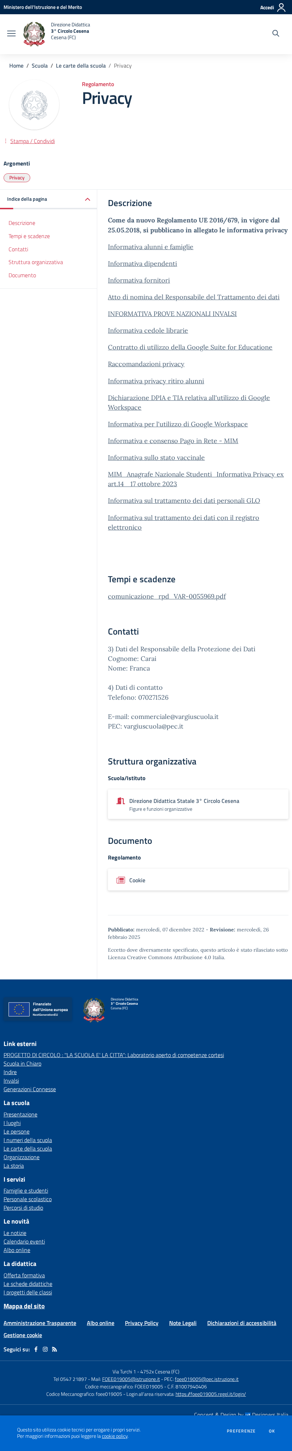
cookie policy (114, 1436)
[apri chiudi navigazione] (11, 34)
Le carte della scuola (81, 65)
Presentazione (20, 1114)
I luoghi (12, 1123)
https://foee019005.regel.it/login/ (211, 1394)
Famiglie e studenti (26, 1190)
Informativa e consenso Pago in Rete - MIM (173, 441)
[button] (48, 199)
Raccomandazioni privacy (146, 364)
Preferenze (241, 1431)
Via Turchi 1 (124, 1371)
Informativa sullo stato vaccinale (156, 457)
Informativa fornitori (139, 280)
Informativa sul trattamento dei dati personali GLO (184, 500)
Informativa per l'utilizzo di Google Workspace (178, 424)
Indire (10, 1072)
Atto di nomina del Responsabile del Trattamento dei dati (194, 297)
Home (16, 65)
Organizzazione (22, 1157)
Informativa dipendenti (142, 263)
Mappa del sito (24, 1306)
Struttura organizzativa (36, 262)
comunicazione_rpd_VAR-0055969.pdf (167, 596)
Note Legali (183, 1323)
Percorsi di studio (23, 1207)
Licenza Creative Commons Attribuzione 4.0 (159, 957)
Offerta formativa (24, 1275)
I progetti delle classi (28, 1292)
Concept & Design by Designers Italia (241, 1414)
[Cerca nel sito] (275, 34)
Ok (272, 1431)
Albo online (17, 1250)
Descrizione (22, 223)
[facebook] (36, 1349)
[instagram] (45, 1349)
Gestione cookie (23, 1335)
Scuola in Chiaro (22, 1063)
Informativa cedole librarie (148, 330)
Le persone (17, 1131)
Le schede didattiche (28, 1283)
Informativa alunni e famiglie (150, 247)
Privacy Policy (141, 1323)
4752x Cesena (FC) (159, 1371)
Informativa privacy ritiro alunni (156, 381)
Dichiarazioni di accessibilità (241, 1323)
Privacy (17, 177)
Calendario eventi (24, 1241)
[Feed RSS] (54, 1349)
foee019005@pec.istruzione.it (207, 1379)
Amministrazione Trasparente (40, 1323)
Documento (22, 275)
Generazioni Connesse (30, 1089)
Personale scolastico (28, 1199)
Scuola (40, 65)
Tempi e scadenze (29, 236)
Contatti (18, 249)
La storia (14, 1165)
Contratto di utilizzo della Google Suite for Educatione (190, 347)
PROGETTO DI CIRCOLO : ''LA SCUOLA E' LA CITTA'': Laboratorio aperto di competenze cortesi (114, 1055)
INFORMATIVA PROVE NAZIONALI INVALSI (172, 314)
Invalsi (11, 1080)
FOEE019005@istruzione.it (131, 1379)
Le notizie (15, 1233)
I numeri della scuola (28, 1140)
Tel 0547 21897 (70, 1379)
